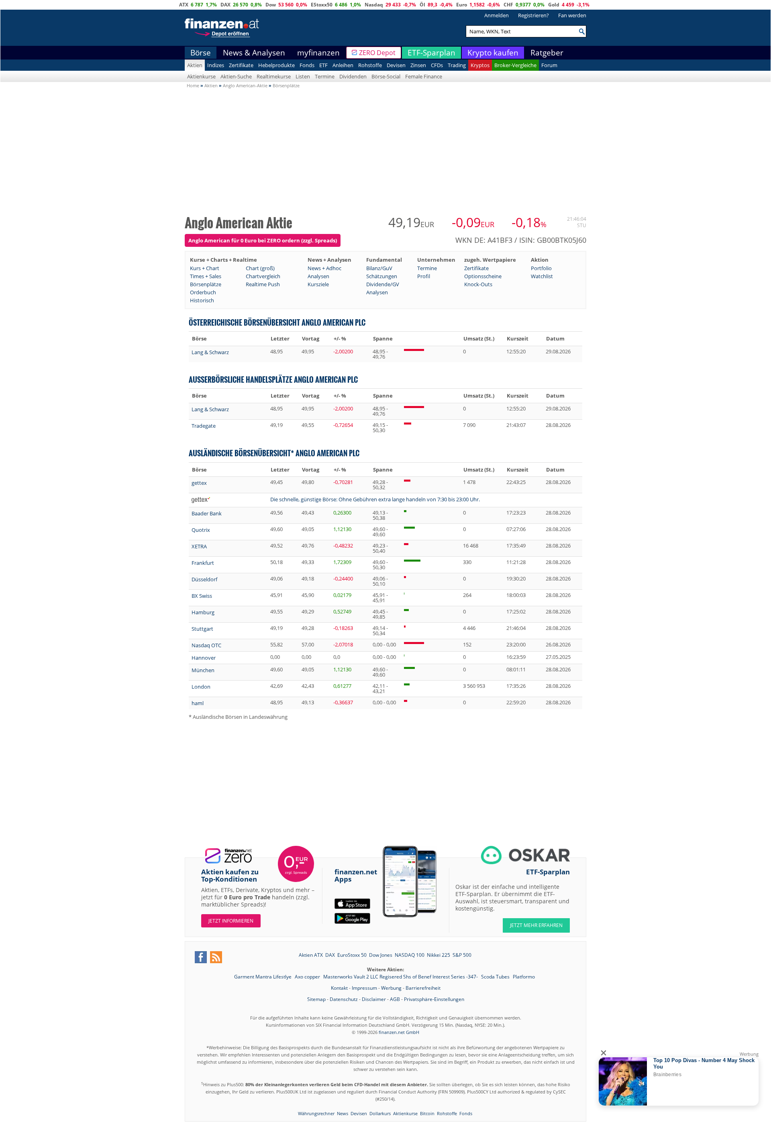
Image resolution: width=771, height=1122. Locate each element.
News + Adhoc (324, 268)
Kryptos (480, 65)
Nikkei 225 (438, 955)
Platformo (524, 976)
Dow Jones (380, 955)
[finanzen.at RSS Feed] (216, 957)
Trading (457, 65)
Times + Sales (205, 276)
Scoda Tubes (496, 976)
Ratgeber (546, 52)
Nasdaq (374, 5)
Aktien (194, 65)
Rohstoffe (370, 65)
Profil (423, 276)
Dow (270, 5)
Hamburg (203, 612)
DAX (225, 5)
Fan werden (572, 15)
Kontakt (339, 988)
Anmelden (496, 15)
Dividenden (353, 76)
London (201, 686)
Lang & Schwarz (210, 352)
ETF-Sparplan (431, 52)
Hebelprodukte (276, 65)
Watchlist (542, 276)
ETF (323, 65)
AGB (395, 999)
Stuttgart (202, 628)
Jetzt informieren (230, 920)
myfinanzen (318, 52)
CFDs (437, 65)
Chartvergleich (263, 276)
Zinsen (418, 65)
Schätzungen (381, 276)
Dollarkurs (380, 1113)
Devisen (396, 65)
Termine (325, 76)
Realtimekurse (274, 76)
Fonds (307, 65)
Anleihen (342, 65)
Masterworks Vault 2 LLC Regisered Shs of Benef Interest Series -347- (401, 976)
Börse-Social (385, 76)
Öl (422, 5)
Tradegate (204, 425)
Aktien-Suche (236, 76)
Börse (200, 52)
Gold (553, 5)
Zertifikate (241, 65)
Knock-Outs (478, 284)
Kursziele (318, 284)
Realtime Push (263, 284)
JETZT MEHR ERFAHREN (536, 925)
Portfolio (541, 268)
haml (198, 703)
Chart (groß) (260, 268)
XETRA (199, 546)
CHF (508, 5)
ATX (183, 5)
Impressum (364, 988)
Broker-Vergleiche (515, 65)
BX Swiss (202, 595)
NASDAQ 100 (409, 955)
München (203, 670)
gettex (199, 482)
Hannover (204, 657)
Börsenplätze (205, 284)
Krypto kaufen (492, 52)
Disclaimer (374, 999)
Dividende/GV (382, 284)
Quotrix (201, 529)
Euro (461, 5)
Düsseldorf (204, 579)
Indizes (215, 65)
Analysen (318, 276)
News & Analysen (254, 52)
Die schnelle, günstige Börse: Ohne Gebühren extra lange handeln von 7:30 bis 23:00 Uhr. (375, 499)
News (342, 1113)
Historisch (202, 300)
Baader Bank (207, 513)
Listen (303, 76)
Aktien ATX (311, 955)
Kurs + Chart (204, 268)
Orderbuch (203, 292)
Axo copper (308, 976)
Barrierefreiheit (423, 988)
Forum (549, 65)
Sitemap (316, 999)
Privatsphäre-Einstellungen (434, 999)
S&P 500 (462, 955)
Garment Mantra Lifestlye (263, 976)
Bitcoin (427, 1113)
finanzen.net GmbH (399, 1032)
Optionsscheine (483, 276)
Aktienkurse (201, 76)
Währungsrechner (316, 1113)
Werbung (391, 988)
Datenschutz (344, 999)
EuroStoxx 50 (352, 955)
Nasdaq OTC (206, 645)
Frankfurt (203, 562)
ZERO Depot (377, 52)
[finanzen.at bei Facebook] (201, 957)
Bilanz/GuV (379, 268)
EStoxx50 (321, 5)
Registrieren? (533, 15)
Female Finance (423, 76)
